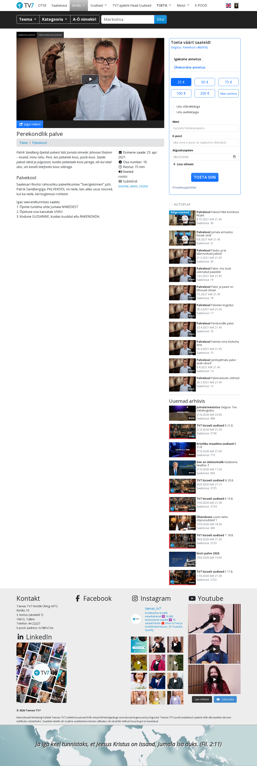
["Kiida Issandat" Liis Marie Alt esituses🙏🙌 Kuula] (175, 645)
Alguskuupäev (182, 150)
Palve (24, 142)
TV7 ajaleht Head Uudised (131, 5)
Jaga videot (32, 124)
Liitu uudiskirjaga (187, 112)
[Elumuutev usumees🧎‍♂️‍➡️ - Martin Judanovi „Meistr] (139, 699)
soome (123, 186)
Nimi (175, 122)
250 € (204, 93)
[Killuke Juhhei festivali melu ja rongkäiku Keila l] (139, 663)
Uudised (97, 5)
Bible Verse (236, 5)
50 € (204, 82)
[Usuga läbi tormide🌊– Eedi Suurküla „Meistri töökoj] (175, 699)
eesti (133, 186)
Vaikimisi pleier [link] (26, 35)
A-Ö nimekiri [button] (84, 19)
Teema (26, 19)
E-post (177, 136)
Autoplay (182, 204)
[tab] (187, 59)
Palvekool (39, 142)
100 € (181, 93)
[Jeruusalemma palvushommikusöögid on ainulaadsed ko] (157, 681)
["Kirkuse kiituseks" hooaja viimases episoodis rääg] (157, 663)
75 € (228, 82)
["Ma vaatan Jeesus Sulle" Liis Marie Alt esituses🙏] (157, 645)
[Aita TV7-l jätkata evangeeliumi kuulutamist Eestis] (139, 645)
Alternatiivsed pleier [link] (50, 35)
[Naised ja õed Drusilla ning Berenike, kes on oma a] (139, 681)
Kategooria (53, 19)
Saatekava (59, 5)
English (228, 5)
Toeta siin (205, 177)
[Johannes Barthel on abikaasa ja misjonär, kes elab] (175, 681)
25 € (181, 82)
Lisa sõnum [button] (185, 164)
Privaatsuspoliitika (184, 187)
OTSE (42, 5)
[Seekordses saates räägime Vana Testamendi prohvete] (157, 699)
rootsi (143, 186)
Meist (181, 5)
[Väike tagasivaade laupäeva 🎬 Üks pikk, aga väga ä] (175, 663)
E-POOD (201, 5)
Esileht (26, 5)
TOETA (161, 5)
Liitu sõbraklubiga (188, 106)
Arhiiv (76, 5)
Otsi (160, 19)
